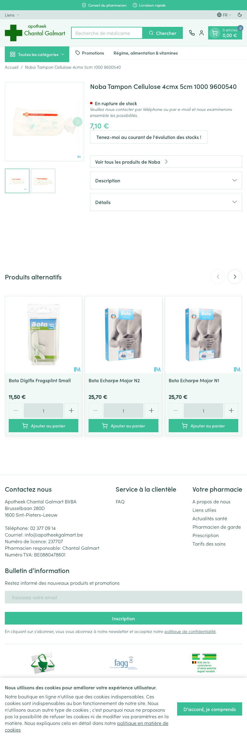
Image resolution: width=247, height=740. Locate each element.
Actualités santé (209, 518)
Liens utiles (204, 509)
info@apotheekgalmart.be (54, 534)
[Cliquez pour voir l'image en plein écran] (44, 121)
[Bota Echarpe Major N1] (203, 334)
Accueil (11, 67)
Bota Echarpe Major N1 (194, 380)
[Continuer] (78, 122)
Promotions (93, 53)
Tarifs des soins (209, 543)
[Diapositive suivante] (235, 276)
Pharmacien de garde (216, 526)
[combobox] (107, 33)
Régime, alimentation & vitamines (146, 53)
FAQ (120, 501)
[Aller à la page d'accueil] (35, 32)
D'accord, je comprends (209, 709)
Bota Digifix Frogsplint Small (40, 380)
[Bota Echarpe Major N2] (123, 334)
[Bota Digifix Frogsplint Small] (43, 334)
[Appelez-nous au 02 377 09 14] (192, 33)
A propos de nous (211, 501)
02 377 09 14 (43, 527)
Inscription (123, 618)
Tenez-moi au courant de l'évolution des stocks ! (148, 137)
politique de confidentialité (190, 631)
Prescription (205, 535)
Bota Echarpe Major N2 (114, 380)
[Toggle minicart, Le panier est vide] (214, 32)
